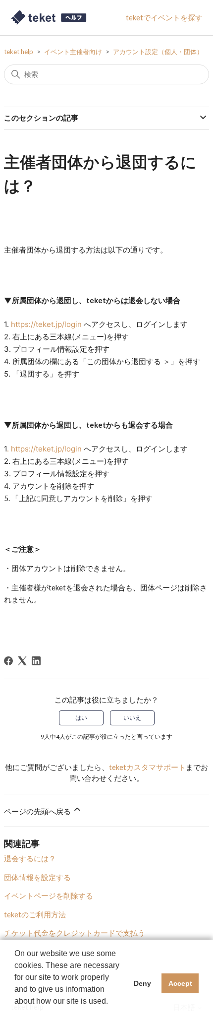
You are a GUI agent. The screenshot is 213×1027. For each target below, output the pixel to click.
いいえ (132, 717)
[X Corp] (22, 660)
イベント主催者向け (73, 52)
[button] (15, 1014)
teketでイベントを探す (164, 17)
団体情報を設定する (37, 877)
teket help (18, 52)
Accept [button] (180, 983)
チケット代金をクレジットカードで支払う (74, 932)
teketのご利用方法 (35, 914)
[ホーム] (49, 17)
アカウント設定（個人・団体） (158, 52)
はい (81, 717)
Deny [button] (142, 983)
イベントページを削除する (48, 895)
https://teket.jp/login (46, 324)
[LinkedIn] (36, 660)
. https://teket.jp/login (44, 448)
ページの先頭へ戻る (38, 811)
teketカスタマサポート (147, 767)
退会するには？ (30, 858)
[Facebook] (8, 660)
